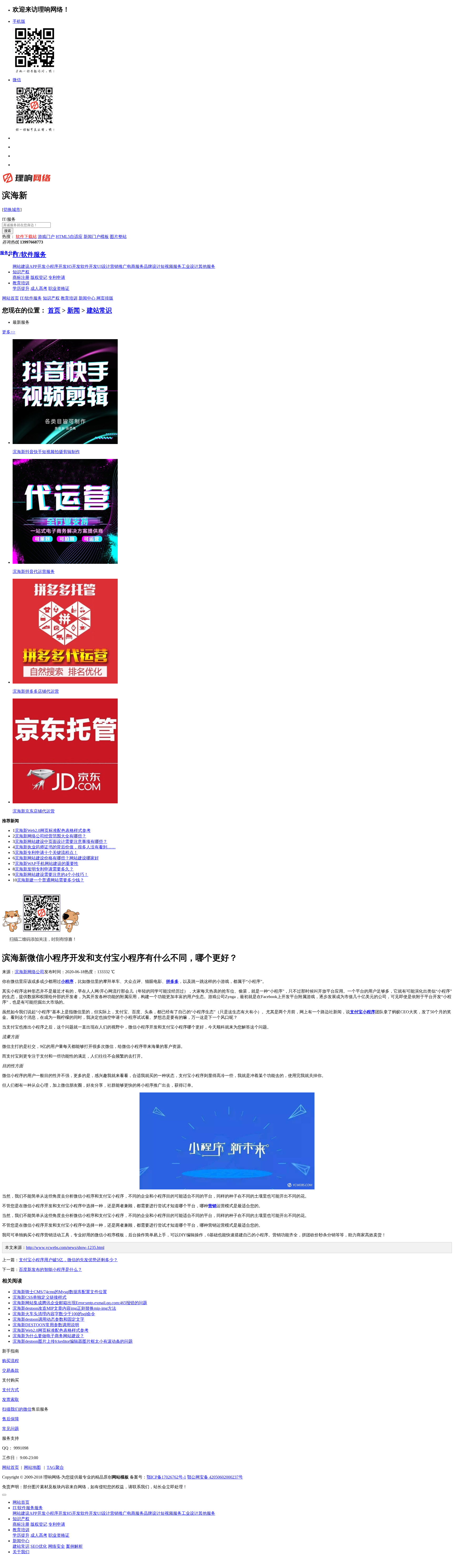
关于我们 (21, 1552)
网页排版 (104, 298)
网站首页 (10, 298)
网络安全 (56, 1546)
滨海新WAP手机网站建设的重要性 (46, 863)
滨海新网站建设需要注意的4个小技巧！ (51, 874)
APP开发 (37, 1513)
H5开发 (73, 1513)
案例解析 (74, 1546)
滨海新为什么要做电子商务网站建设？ (48, 1336)
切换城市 (11, 209)
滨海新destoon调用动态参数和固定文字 (48, 1319)
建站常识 (99, 310)
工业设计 (190, 1513)
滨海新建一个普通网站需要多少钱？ (50, 880)
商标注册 (21, 1524)
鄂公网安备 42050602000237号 (215, 1477)
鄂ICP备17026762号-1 (166, 1477)
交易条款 (10, 1370)
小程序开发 (56, 1513)
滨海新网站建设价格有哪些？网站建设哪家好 (57, 858)
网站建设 (21, 1513)
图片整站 (118, 236)
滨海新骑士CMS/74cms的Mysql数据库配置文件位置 (60, 1292)
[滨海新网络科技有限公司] (26, 183)
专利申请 (56, 1524)
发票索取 (10, 1399)
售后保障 (10, 1419)
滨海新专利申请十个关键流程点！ (46, 852)
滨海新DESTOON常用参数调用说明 (46, 1325)
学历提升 (21, 1535)
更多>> (8, 332)
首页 (54, 310)
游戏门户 (46, 236)
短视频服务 (171, 1513)
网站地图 (32, 1467)
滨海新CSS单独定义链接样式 (39, 1297)
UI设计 (103, 1513)
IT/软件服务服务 (28, 1508)
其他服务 (206, 1513)
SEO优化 (38, 1546)
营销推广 (118, 1513)
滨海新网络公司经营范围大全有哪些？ (50, 836)
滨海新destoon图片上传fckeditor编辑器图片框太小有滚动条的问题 (73, 1341)
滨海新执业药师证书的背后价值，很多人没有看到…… (65, 847)
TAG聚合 (55, 1467)
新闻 (73, 310)
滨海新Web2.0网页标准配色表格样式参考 (53, 830)
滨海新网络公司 (29, 972)
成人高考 (38, 1535)
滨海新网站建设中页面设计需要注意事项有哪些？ (61, 841)
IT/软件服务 (31, 298)
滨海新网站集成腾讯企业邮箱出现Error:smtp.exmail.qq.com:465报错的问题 (80, 1303)
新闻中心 (87, 298)
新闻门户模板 (96, 236)
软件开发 (88, 1513)
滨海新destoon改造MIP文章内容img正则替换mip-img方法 (64, 1308)
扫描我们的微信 (17, 1409)
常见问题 (10, 1428)
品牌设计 (152, 1513)
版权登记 (38, 1524)
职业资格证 (58, 1535)
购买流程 (10, 1360)
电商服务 (135, 1513)
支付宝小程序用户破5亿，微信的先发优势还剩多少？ (68, 1260)
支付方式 (10, 1390)
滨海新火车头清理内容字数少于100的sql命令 (54, 1314)
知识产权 (21, 272)
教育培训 (21, 283)
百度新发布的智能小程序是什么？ (50, 1269)
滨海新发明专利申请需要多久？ (44, 869)
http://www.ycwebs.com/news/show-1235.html (65, 1247)
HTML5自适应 (69, 236)
